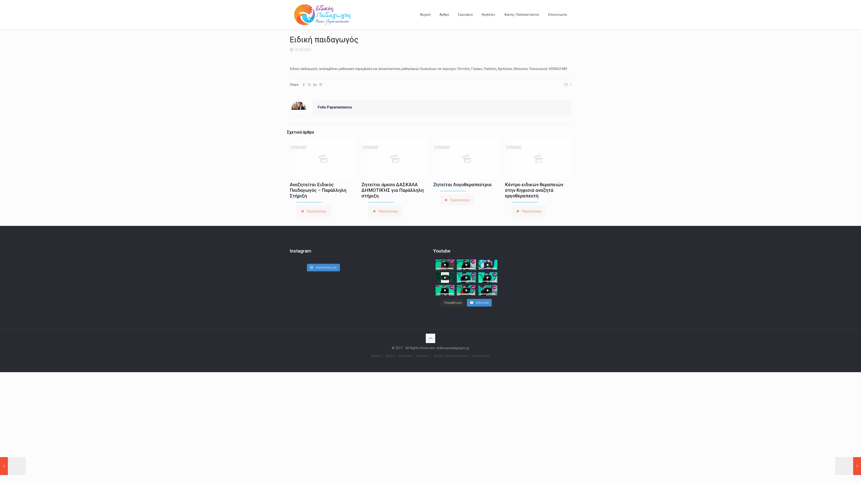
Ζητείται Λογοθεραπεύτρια (462, 184)
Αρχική (376, 356)
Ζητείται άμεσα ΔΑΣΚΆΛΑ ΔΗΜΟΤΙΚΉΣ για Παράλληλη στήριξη (392, 190)
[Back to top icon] (430, 338)
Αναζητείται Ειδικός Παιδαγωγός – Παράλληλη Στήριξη (318, 190)
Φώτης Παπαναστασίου (451, 356)
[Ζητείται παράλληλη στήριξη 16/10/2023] (13, 466)
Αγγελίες (423, 356)
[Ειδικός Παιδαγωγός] (322, 14)
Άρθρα (390, 356)
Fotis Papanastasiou (335, 107)
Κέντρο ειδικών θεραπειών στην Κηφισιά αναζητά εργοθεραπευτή (534, 190)
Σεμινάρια (405, 356)
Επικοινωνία (481, 356)
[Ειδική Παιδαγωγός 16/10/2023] (848, 466)
